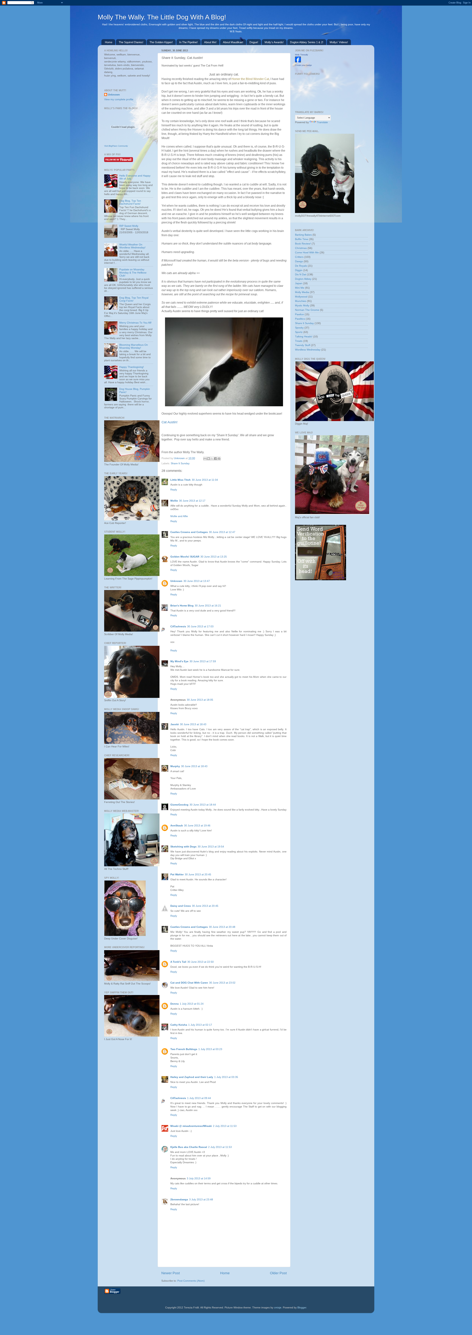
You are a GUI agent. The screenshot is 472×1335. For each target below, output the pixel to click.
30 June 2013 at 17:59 (203, 661)
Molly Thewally (301, 55)
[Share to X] (212, 458)
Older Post (278, 1273)
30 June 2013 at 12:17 (192, 500)
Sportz (299, 332)
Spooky (299, 327)
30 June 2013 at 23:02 (222, 982)
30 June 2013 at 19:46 (197, 825)
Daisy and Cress (180, 906)
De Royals (301, 265)
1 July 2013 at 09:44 (199, 1098)
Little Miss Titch (180, 479)
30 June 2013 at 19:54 (211, 846)
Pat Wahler (177, 874)
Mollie (174, 500)
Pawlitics (300, 318)
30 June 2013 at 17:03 (200, 626)
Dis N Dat (300, 274)
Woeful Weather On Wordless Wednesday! (132, 246)
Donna (174, 1003)
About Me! (210, 42)
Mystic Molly (302, 305)
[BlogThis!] (208, 458)
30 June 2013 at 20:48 (222, 927)
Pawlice (299, 314)
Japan (298, 283)
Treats (298, 341)
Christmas (301, 248)
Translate (322, 122)
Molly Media (302, 292)
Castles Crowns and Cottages (189, 532)
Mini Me (299, 287)
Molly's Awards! (274, 42)
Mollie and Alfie (179, 516)
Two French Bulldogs (183, 1049)
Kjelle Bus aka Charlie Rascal (188, 1147)
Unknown (179, 458)
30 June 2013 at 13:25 (213, 556)
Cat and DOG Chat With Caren (189, 982)
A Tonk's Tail (178, 961)
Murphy (175, 766)
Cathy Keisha (178, 1024)
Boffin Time (301, 239)
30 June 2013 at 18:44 (203, 804)
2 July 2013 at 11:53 (225, 1126)
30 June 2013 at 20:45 (198, 874)
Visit (116, 146)
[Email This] (205, 458)
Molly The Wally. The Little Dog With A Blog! (162, 17)
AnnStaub (176, 825)
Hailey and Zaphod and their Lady (191, 1077)
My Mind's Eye (179, 661)
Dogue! (253, 42)
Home (108, 42)
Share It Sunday (180, 463)
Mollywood (301, 296)
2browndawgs (179, 1199)
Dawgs (299, 261)
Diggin (298, 270)
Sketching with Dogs (183, 846)
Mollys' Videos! (339, 42)
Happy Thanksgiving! (131, 367)
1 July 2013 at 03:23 (210, 1049)
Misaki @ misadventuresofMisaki (191, 1126)
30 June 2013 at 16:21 (208, 605)
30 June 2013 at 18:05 (200, 699)
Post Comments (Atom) (191, 1280)
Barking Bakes (303, 234)
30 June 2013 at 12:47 (222, 532)
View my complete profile (118, 99)
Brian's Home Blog (182, 605)
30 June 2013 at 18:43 (193, 724)
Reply (173, 489)
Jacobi (174, 724)
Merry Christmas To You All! (135, 322)
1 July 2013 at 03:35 (226, 1077)
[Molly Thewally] (298, 61)
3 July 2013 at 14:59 (199, 1178)
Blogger (301, 1307)
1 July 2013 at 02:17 (200, 1024)
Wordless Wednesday (307, 349)
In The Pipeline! (188, 42)
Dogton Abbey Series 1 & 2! (306, 42)
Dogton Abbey (303, 279)
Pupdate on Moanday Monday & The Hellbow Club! (132, 272)
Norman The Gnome (307, 310)
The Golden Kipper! (161, 42)
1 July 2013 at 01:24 (192, 1003)
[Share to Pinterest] (219, 458)
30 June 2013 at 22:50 (200, 961)
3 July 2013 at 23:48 (201, 1199)
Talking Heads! (303, 336)
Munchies (300, 301)
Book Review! (303, 243)
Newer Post (170, 1273)
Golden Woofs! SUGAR (184, 556)
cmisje (277, 1307)
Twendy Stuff (302, 345)
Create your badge (303, 65)
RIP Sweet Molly (128, 226)
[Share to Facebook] (215, 458)
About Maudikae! (233, 42)
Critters (299, 257)
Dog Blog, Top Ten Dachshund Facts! (130, 202)
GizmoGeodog (179, 804)
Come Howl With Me (307, 252)
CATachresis (178, 626)
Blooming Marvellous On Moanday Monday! (133, 346)
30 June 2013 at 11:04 (205, 479)
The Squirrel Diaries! (131, 42)
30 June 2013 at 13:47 (196, 581)
